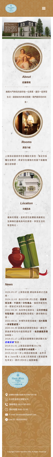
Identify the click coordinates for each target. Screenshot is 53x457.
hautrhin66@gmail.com (26, 415)
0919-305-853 (24, 404)
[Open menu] (43, 8)
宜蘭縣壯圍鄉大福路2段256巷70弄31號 (22, 395)
